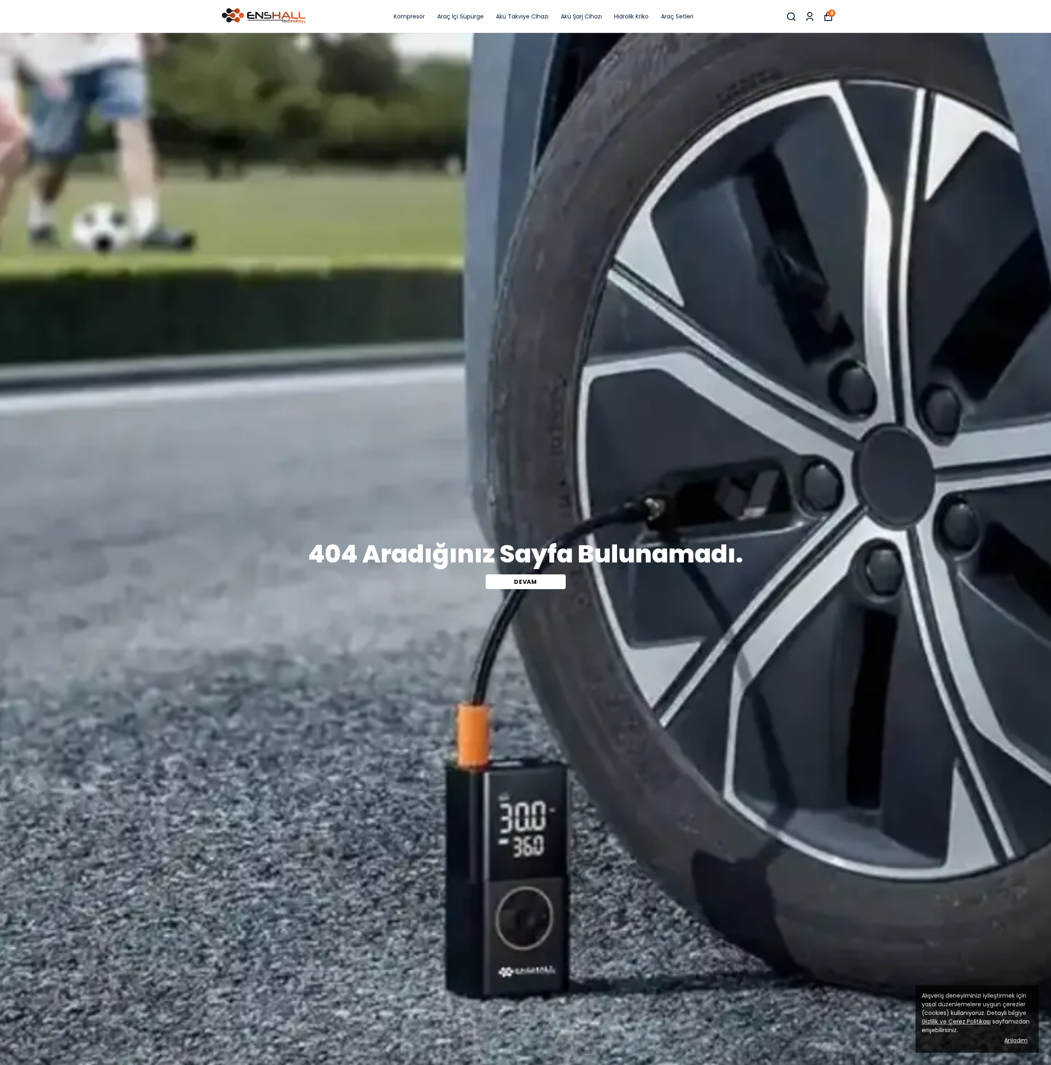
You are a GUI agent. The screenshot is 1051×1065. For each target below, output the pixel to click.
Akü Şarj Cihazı (581, 16)
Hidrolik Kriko (631, 16)
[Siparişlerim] (810, 16)
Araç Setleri (677, 16)
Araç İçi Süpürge (460, 16)
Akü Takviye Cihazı (522, 16)
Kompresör (409, 16)
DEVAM (525, 582)
